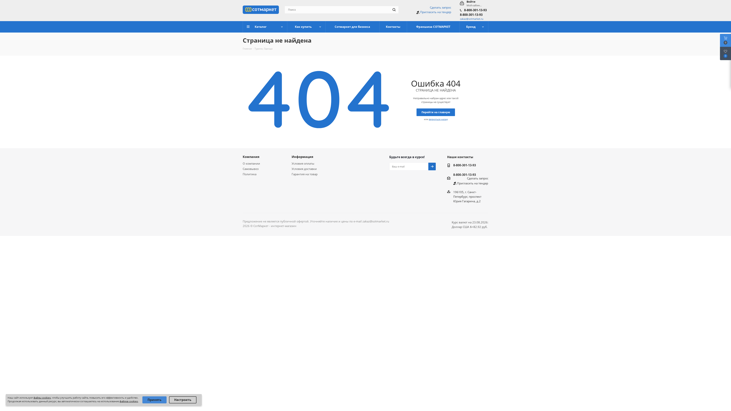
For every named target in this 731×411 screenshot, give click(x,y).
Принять (154, 400)
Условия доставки (304, 169)
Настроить (182, 400)
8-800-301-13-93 (475, 10)
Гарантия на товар (305, 174)
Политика (249, 174)
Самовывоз (251, 169)
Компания (251, 157)
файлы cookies (42, 397)
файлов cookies (129, 401)
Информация (302, 157)
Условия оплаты (303, 163)
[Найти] (394, 10)
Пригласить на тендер (435, 12)
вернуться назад (438, 119)
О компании (251, 163)
